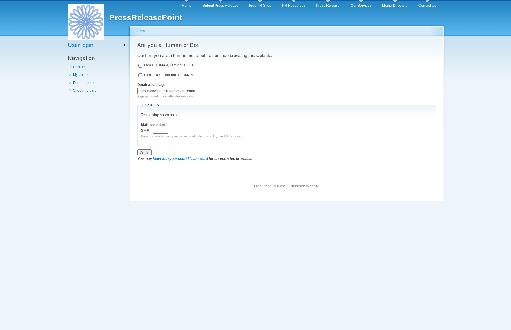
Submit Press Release (220, 6)
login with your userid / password (180, 159)
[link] (96, 45)
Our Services (361, 6)
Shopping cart (84, 90)
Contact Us (427, 6)
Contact (79, 67)
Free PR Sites (260, 6)
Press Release (328, 6)
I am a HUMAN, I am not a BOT (170, 65)
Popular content (85, 83)
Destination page (152, 85)
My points (80, 75)
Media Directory (394, 6)
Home (187, 6)
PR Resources (293, 6)
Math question (154, 125)
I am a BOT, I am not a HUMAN (168, 75)
